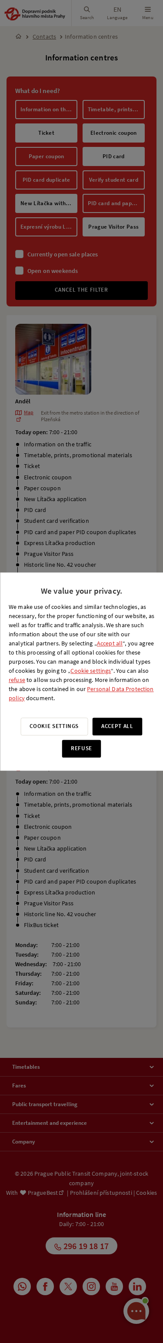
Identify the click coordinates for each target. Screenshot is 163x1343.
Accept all (110, 643)
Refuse (81, 748)
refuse (17, 680)
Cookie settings (90, 671)
